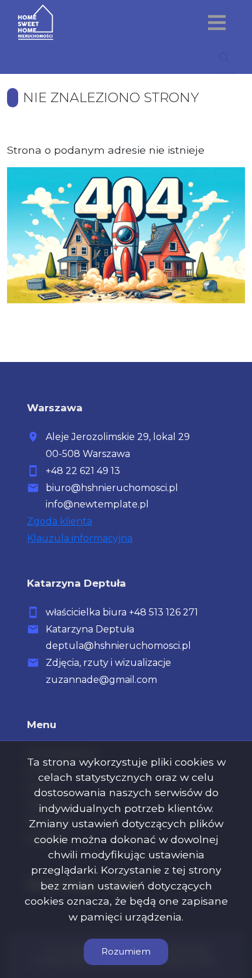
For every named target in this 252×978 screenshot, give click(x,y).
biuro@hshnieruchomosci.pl (112, 487)
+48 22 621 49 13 (83, 470)
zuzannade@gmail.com (101, 679)
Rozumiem (126, 951)
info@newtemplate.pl (97, 504)
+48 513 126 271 (163, 612)
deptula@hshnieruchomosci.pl (118, 645)
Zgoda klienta (59, 521)
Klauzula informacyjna (79, 538)
